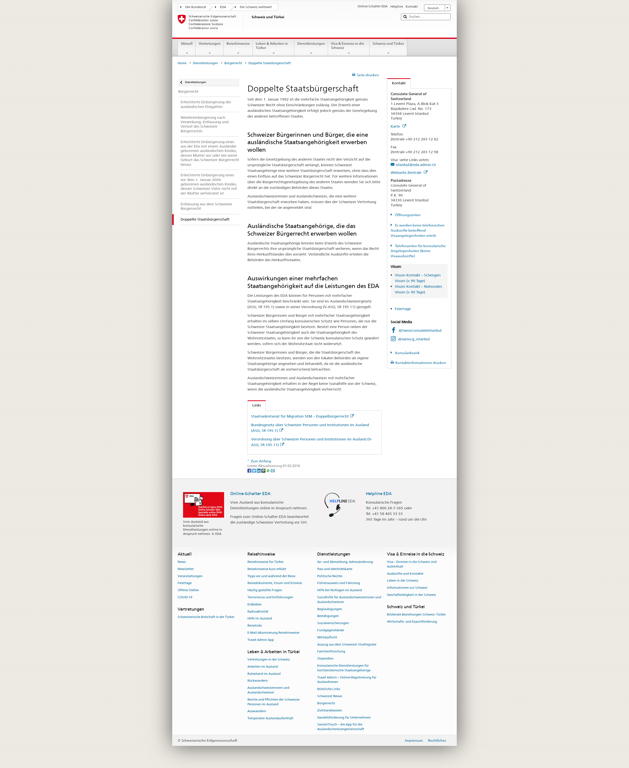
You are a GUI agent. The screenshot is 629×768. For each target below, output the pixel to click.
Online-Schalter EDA (250, 493)
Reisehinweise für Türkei (265, 562)
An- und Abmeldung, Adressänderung (345, 562)
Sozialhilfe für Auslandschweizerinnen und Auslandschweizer (349, 599)
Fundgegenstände (330, 630)
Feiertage (403, 308)
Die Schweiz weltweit (256, 7)
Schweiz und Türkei (388, 43)
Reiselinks (254, 625)
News (182, 562)
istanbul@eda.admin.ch (416, 164)
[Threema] (263, 470)
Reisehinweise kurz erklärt (266, 569)
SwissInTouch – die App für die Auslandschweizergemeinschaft (340, 727)
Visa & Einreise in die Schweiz (347, 46)
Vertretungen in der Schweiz (268, 659)
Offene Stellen (188, 590)
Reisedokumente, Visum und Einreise (274, 583)
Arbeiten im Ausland (262, 666)
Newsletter (186, 569)
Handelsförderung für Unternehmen (344, 717)
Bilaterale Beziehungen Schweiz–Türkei (416, 614)
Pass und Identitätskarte (334, 569)
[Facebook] (249, 470)
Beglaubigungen (329, 609)
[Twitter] (254, 470)
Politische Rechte (329, 576)
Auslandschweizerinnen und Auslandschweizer (268, 690)
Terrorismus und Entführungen (270, 597)
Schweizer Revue (329, 696)
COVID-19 (185, 597)
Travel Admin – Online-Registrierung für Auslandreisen (346, 680)
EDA (223, 7)
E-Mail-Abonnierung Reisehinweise (273, 632)
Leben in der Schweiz (402, 581)
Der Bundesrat (195, 7)
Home (182, 63)
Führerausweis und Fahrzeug (338, 583)
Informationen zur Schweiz (407, 587)
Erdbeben (254, 604)
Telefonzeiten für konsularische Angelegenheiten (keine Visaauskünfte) (418, 251)
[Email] (273, 470)
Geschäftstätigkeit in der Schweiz (411, 595)
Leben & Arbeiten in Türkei (272, 46)
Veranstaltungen (190, 576)
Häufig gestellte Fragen (264, 590)
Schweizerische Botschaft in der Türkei (206, 617)
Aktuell (187, 43)
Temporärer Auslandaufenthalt (270, 718)
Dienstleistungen (311, 43)
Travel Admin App (260, 640)
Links (254, 405)
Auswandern (256, 711)
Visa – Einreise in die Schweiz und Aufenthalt (412, 564)
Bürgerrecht (233, 63)
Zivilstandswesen (329, 710)
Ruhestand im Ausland (264, 674)
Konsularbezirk (407, 353)
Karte (396, 126)
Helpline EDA (379, 493)
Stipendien (325, 659)
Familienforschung (331, 651)
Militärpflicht (327, 637)
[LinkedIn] (259, 470)
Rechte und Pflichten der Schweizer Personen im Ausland (273, 702)
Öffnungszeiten (407, 215)
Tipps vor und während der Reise (271, 576)
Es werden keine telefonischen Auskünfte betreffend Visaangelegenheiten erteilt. (417, 230)
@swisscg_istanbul (414, 339)
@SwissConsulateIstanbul (420, 330)
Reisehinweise (238, 43)
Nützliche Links (328, 689)
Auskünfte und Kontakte (405, 573)
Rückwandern (257, 681)
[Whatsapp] (268, 470)
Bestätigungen (328, 616)
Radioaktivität (257, 611)
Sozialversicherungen (333, 623)
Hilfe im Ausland (259, 618)
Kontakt (396, 83)
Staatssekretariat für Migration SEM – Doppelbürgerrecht (300, 416)
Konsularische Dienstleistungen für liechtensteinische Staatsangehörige (344, 668)
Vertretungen (210, 43)
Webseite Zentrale (406, 172)
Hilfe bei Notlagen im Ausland (339, 590)
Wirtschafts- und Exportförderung (412, 621)
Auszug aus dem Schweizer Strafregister (346, 644)
